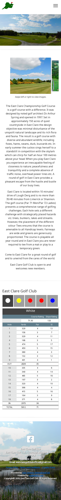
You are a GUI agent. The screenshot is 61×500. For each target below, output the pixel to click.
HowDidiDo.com (36, 475)
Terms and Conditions (30, 467)
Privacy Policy (12, 467)
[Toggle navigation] (55, 5)
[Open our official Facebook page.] (30, 439)
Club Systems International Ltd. (36, 472)
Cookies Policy (48, 467)
